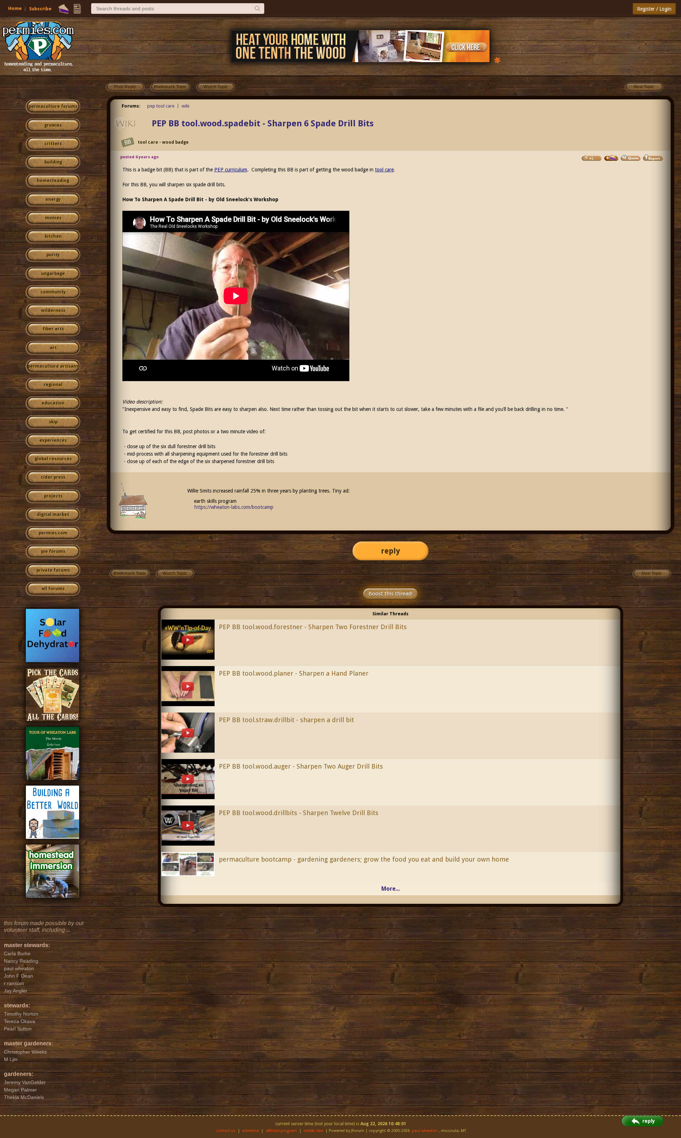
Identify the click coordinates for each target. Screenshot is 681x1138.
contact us (226, 1130)
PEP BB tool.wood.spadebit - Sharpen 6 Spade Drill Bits (262, 123)
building (53, 162)
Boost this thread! (391, 593)
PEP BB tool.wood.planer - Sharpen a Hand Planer (294, 673)
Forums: (131, 106)
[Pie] (63, 9)
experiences (53, 440)
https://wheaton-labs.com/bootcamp (233, 507)
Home (15, 8)
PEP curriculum (230, 169)
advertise (250, 1130)
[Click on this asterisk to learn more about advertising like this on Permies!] (497, 59)
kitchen (53, 236)
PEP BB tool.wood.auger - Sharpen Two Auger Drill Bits (301, 766)
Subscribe (40, 8)
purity (53, 254)
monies (53, 217)
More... (390, 888)
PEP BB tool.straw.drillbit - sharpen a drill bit (286, 720)
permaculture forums (53, 106)
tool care (384, 169)
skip (53, 421)
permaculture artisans (53, 366)
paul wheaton (425, 1130)
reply (390, 550)
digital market (53, 514)
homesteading (53, 180)
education (53, 403)
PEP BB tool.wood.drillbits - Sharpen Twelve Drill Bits (298, 813)
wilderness (53, 310)
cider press (53, 477)
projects (53, 496)
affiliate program (281, 1130)
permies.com (53, 532)
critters (53, 143)
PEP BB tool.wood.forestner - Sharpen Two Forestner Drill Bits (313, 627)
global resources (53, 458)
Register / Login (654, 9)
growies (53, 125)
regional (53, 384)
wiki (185, 106)
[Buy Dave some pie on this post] (611, 158)
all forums (53, 588)
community (53, 292)
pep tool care (161, 106)
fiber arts (53, 328)
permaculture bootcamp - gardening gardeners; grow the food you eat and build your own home (364, 859)
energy (53, 199)
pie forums (53, 551)
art (53, 347)
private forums (53, 570)
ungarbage (53, 273)
